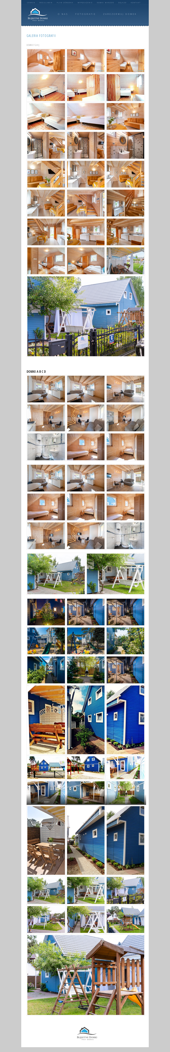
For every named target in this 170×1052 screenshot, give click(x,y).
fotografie (85, 14)
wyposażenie (85, 3)
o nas (63, 14)
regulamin (46, 3)
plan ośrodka (65, 3)
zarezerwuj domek (120, 14)
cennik (31, 3)
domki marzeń (105, 3)
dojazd (122, 3)
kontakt (136, 3)
